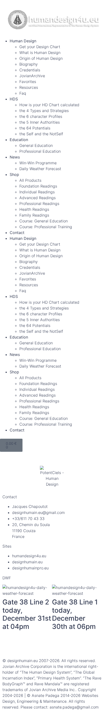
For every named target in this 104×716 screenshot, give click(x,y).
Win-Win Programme (38, 162)
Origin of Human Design (41, 58)
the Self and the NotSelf (41, 133)
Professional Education (40, 151)
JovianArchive (32, 75)
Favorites (27, 81)
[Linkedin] (22, 645)
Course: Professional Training (45, 226)
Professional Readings (39, 203)
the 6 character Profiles (40, 116)
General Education (36, 145)
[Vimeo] (75, 645)
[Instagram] (35, 645)
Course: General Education (43, 221)
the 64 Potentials (34, 128)
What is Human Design (39, 52)
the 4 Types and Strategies (44, 110)
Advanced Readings (37, 197)
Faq (22, 93)
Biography (28, 64)
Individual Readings (37, 191)
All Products (30, 180)
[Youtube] (62, 645)
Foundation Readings (38, 186)
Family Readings (34, 215)
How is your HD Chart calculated (49, 104)
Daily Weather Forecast (40, 168)
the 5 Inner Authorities (39, 122)
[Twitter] (48, 645)
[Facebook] (8, 645)
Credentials (29, 70)
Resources (28, 87)
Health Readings (34, 209)
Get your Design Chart (39, 46)
